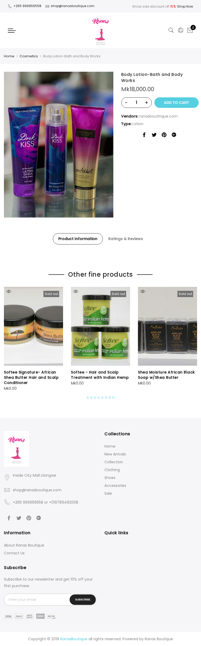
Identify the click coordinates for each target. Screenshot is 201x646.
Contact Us (14, 553)
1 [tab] (87, 397)
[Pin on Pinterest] (164, 135)
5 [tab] (102, 397)
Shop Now (185, 6)
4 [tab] (98, 397)
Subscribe (83, 599)
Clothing (112, 469)
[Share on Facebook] (144, 135)
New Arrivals (115, 454)
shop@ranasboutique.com (37, 490)
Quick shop (8, 291)
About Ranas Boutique (24, 545)
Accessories (115, 485)
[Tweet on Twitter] (154, 135)
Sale (108, 493)
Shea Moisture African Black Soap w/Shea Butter (166, 375)
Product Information (77, 238)
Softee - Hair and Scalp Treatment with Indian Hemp (100, 375)
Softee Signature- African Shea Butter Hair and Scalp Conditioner (31, 377)
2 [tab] (91, 397)
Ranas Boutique (159, 639)
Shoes (109, 477)
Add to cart (176, 103)
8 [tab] (113, 397)
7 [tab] (109, 397)
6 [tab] (106, 397)
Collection (113, 462)
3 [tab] (95, 397)
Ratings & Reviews (125, 238)
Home (9, 56)
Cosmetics (29, 56)
